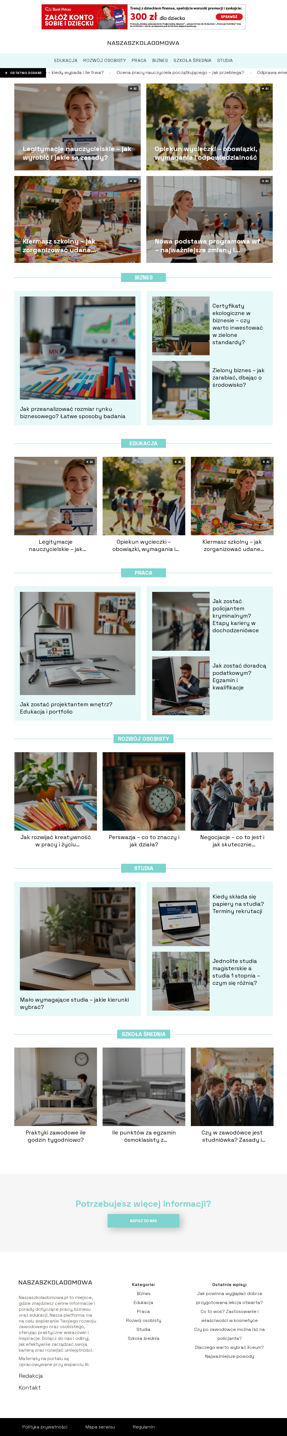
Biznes (144, 277)
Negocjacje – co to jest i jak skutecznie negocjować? (232, 840)
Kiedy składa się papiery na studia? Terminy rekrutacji (238, 904)
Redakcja (31, 1375)
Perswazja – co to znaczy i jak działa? (144, 840)
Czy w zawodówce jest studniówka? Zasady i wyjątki (232, 1136)
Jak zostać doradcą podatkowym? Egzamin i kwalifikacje (239, 676)
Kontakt (30, 1387)
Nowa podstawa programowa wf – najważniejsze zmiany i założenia (207, 245)
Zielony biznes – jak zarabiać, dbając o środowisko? (238, 377)
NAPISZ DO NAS (143, 1221)
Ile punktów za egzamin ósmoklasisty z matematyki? (144, 1136)
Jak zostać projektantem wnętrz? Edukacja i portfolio (66, 708)
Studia (143, 868)
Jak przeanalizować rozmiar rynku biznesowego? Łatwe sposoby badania (73, 412)
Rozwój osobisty (143, 738)
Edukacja (143, 443)
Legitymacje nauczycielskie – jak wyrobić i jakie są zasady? (77, 152)
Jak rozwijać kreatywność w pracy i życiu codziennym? (55, 840)
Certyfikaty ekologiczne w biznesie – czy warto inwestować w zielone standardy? (237, 324)
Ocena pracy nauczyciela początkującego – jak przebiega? (101, 72)
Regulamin (144, 1427)
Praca (143, 572)
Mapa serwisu (100, 1427)
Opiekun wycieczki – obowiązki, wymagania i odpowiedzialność (206, 152)
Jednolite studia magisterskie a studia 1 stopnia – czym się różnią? (236, 971)
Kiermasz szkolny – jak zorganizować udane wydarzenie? (59, 245)
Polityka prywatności (45, 1427)
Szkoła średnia (144, 1034)
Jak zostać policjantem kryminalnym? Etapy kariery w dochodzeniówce (235, 615)
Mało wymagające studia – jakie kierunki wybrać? (74, 1003)
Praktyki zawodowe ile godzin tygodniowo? (56, 1136)
